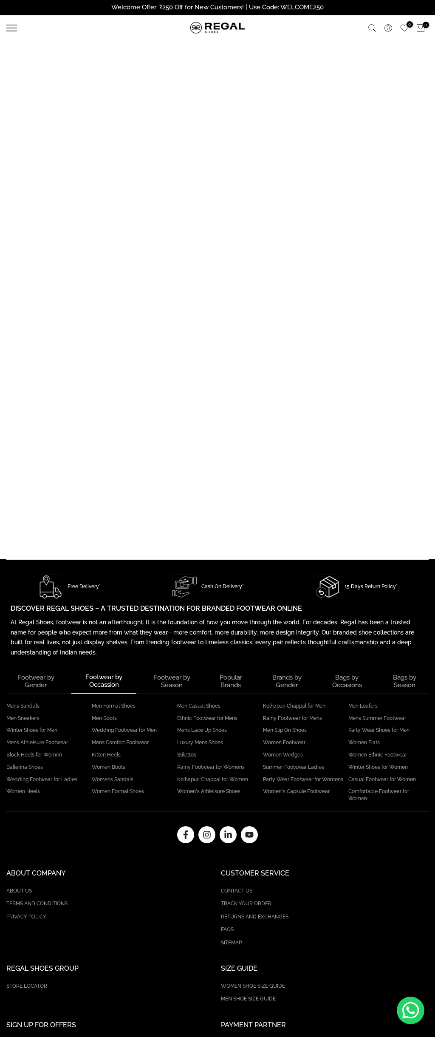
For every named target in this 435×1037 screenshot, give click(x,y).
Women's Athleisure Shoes (208, 791)
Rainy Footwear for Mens (292, 718)
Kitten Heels (106, 755)
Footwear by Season (171, 681)
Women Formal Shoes (118, 791)
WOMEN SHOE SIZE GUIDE (253, 986)
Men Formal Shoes (114, 706)
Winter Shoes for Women (378, 767)
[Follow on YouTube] (249, 834)
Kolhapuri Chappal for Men (294, 706)
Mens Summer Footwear (377, 718)
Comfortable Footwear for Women (378, 795)
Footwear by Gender (35, 681)
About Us (19, 891)
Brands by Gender (287, 681)
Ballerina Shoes (24, 767)
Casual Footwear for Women (382, 779)
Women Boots (108, 767)
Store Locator (26, 986)
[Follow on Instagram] (206, 834)
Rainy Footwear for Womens (211, 767)
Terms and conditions (37, 904)
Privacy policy (26, 917)
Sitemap (231, 943)
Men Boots (104, 718)
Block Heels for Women (34, 755)
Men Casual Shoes (198, 706)
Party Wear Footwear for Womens (303, 779)
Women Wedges (283, 755)
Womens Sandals (112, 779)
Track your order (246, 904)
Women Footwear (284, 742)
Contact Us (236, 891)
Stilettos (186, 755)
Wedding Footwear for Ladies (41, 779)
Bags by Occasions (347, 681)
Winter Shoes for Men (31, 730)
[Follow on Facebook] (185, 834)
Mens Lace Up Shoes (202, 730)
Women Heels (23, 791)
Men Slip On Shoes (285, 730)
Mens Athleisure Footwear (37, 742)
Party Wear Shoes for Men (379, 730)
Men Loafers (363, 706)
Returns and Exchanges (254, 917)
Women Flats (364, 742)
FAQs (227, 929)
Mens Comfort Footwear (120, 742)
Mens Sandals (23, 706)
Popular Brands (231, 681)
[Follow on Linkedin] (228, 834)
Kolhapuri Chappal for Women (212, 779)
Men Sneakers (23, 718)
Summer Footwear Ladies (293, 767)
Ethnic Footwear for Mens (207, 718)
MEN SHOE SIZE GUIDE (248, 999)
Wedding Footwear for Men (124, 730)
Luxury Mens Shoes (200, 742)
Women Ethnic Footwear (377, 755)
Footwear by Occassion (103, 680)
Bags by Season (404, 681)
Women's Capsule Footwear (296, 791)
